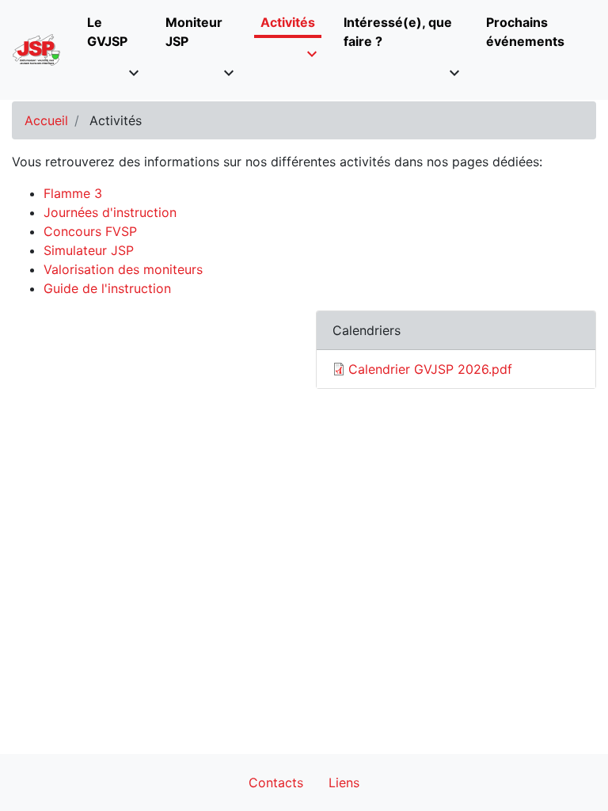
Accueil (46, 120)
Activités (287, 22)
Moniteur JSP (193, 31)
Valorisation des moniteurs (123, 269)
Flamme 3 (73, 193)
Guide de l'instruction (107, 288)
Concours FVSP (90, 231)
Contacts (276, 782)
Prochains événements (525, 31)
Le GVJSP (107, 31)
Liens (344, 782)
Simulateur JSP (89, 250)
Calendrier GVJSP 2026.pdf (430, 369)
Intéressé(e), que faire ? (398, 31)
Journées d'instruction (110, 212)
